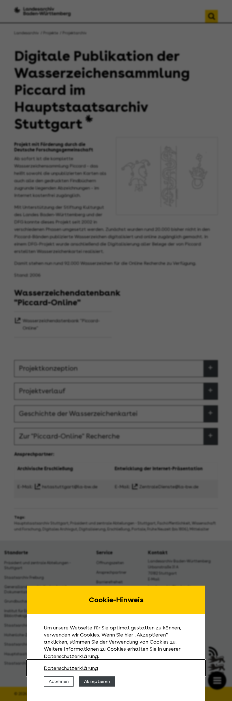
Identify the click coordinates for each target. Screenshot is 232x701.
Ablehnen (59, 681)
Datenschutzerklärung (71, 668)
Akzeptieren (97, 681)
